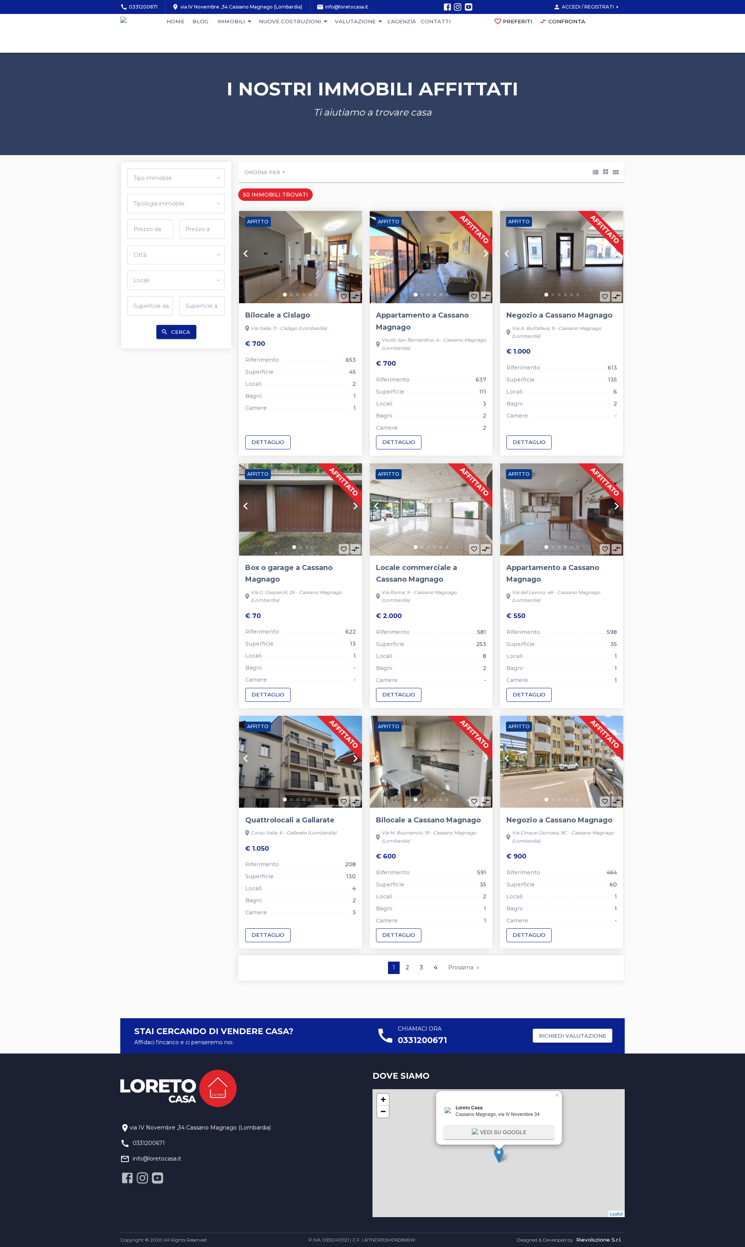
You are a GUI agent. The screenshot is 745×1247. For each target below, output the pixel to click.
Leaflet (616, 1214)
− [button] (383, 1111)
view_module (616, 172)
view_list (595, 172)
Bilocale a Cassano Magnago (428, 820)
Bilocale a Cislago (277, 315)
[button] (285, 295)
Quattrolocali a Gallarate (289, 820)
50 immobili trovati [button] (275, 194)
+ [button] (383, 1099)
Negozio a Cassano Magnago (559, 315)
